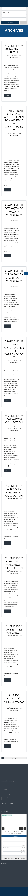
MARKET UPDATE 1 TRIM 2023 (10, 807)
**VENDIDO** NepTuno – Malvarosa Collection (14, 563)
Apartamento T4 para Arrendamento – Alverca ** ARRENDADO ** (14, 120)
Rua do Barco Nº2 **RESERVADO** (14, 700)
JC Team (12, 55)
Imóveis (9, 889)
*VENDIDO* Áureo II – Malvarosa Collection (14, 490)
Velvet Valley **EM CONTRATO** (14, 831)
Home (5, 889)
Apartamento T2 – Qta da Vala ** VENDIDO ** (14, 210)
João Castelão (12, 498)
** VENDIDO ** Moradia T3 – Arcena (14, 49)
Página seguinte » (15, 758)
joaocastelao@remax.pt (8, 794)
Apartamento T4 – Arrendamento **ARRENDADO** (14, 349)
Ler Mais (7, 95)
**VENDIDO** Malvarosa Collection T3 (14, 420)
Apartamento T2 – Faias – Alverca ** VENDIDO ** (14, 276)
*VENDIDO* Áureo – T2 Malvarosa (14, 629)
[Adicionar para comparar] (22, 828)
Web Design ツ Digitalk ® (18, 889)
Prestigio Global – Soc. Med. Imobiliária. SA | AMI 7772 (14, 858)
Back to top (17, 891)
